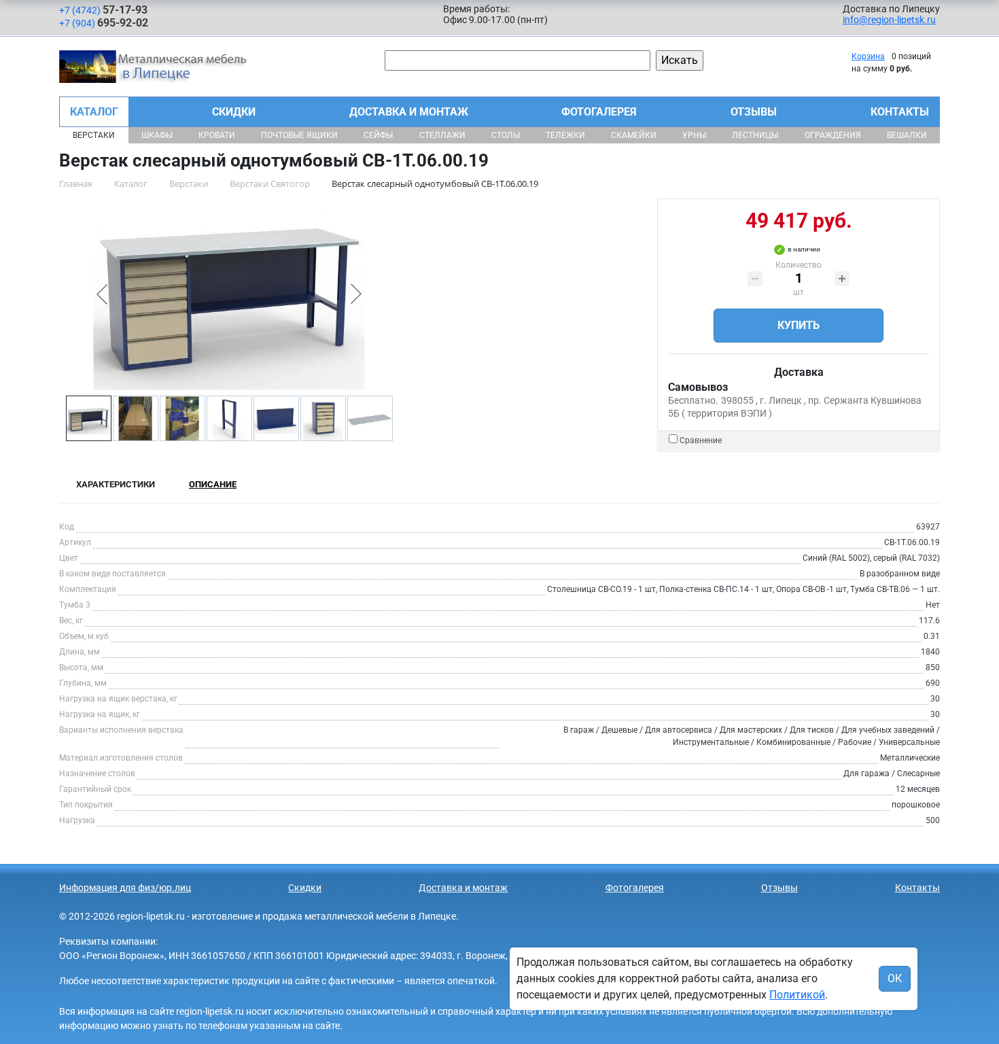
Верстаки (94, 135)
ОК (895, 978)
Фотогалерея (599, 111)
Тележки (565, 135)
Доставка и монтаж (408, 111)
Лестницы (755, 135)
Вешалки (907, 135)
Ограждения (833, 135)
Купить (798, 325)
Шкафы (157, 135)
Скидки (234, 111)
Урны (694, 135)
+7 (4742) (103, 9)
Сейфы (378, 135)
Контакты (900, 111)
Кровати (216, 135)
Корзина (868, 56)
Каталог (94, 111)
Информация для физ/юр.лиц (125, 887)
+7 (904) (103, 22)
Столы (505, 135)
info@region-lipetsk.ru (889, 19)
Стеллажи (442, 135)
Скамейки (633, 135)
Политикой (797, 994)
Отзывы (754, 111)
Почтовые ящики (299, 135)
